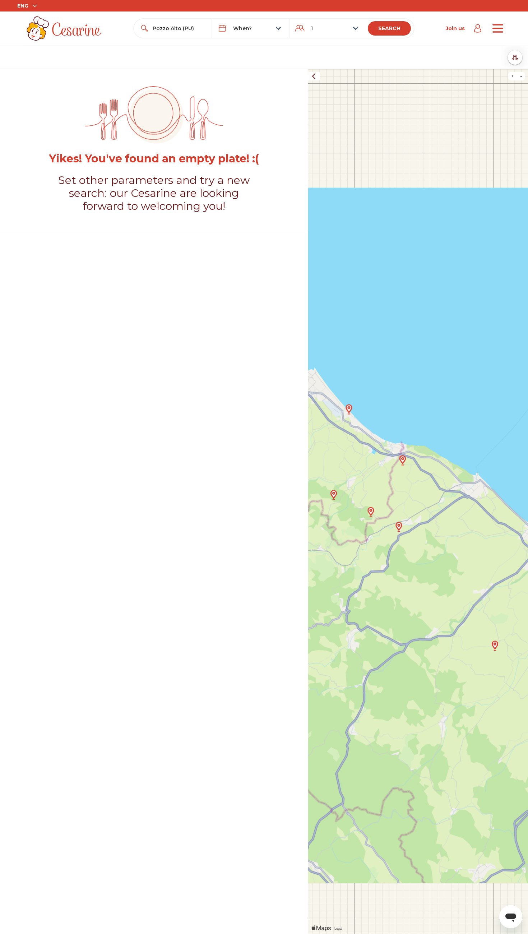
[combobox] (179, 28)
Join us (455, 28)
